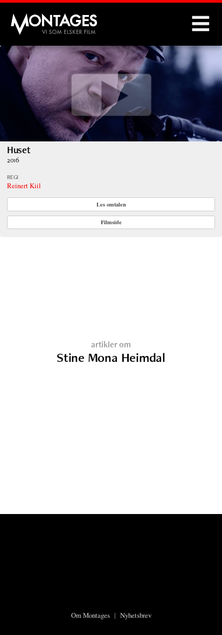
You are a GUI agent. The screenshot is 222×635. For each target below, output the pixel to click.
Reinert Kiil (24, 185)
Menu (200, 24)
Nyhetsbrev (135, 615)
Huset (19, 150)
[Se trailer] (111, 138)
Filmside (111, 222)
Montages (28, 18)
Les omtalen (111, 204)
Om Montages (90, 615)
